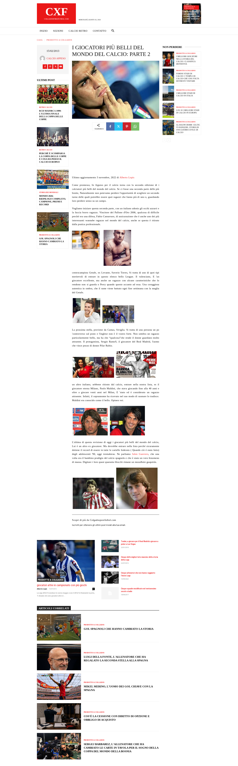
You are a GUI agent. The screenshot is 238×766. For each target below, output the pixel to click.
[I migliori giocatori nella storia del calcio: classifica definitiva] (168, 59)
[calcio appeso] (43, 58)
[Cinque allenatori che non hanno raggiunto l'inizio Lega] (110, 578)
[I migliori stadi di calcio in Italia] (168, 93)
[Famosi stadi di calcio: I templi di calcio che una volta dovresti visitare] (168, 76)
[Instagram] (50, 66)
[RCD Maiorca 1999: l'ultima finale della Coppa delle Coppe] (53, 94)
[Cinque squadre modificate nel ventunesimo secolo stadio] (110, 593)
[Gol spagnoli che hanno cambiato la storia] (53, 221)
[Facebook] (45, 66)
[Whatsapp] (135, 126)
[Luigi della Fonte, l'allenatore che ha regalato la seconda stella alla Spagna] (59, 657)
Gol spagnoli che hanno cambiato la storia (51, 241)
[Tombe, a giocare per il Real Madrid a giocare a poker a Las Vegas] (110, 546)
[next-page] (168, 140)
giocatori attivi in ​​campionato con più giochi (62, 585)
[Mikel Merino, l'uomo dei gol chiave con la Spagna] (59, 687)
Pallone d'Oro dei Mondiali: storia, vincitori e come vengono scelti (191, 16)
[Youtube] (60, 66)
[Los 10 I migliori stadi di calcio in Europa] (168, 110)
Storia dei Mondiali (48, 192)
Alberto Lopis (127, 177)
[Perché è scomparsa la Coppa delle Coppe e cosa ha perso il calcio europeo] (53, 136)
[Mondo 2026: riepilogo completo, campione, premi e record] (53, 179)
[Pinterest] (127, 126)
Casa (40, 40)
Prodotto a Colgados (189, 7)
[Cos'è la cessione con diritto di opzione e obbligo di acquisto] (59, 716)
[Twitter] (55, 66)
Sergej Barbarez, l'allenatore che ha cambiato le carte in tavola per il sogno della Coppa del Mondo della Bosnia (121, 748)
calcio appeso (56, 58)
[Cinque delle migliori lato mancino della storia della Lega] (110, 562)
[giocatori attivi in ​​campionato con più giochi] (66, 561)
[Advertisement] (115, 155)
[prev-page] (164, 140)
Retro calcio (45, 107)
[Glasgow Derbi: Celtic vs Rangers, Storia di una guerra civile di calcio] (168, 127)
